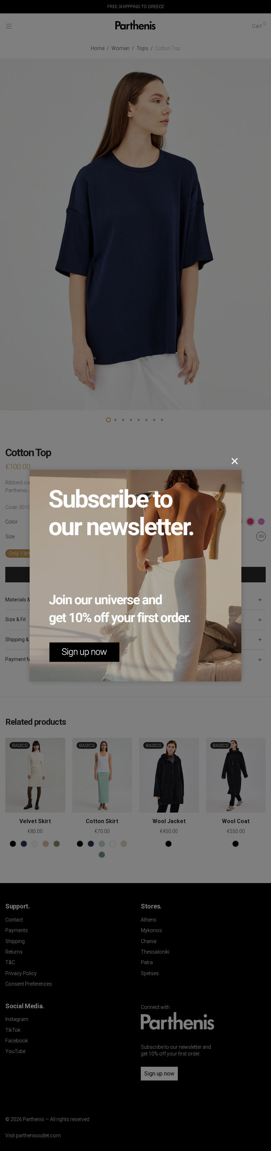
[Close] (234, 461)
